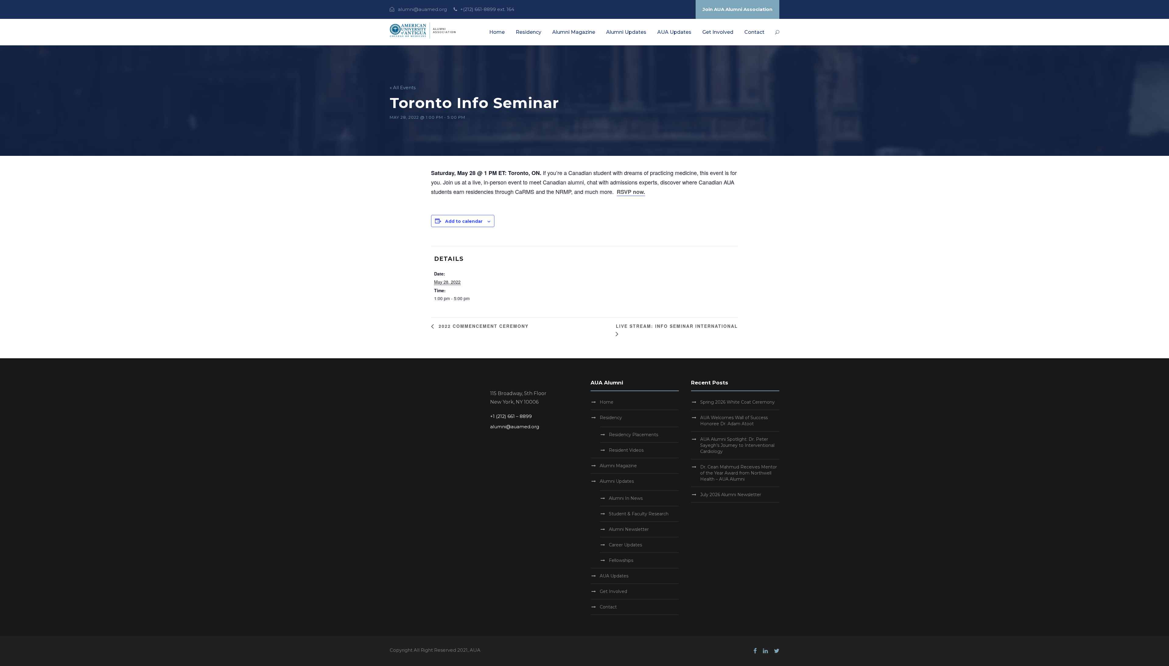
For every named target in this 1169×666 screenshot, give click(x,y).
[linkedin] (765, 650)
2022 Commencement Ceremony (482, 326)
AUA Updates (674, 32)
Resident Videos (626, 450)
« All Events (403, 87)
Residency (528, 32)
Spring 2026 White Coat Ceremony (737, 402)
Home (497, 32)
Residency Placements (633, 434)
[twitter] (776, 650)
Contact (754, 32)
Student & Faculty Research (639, 514)
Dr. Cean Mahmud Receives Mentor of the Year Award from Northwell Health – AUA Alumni (738, 473)
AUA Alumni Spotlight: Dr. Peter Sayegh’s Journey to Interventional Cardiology (737, 445)
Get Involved (717, 32)
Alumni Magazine (573, 32)
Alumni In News (626, 498)
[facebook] (755, 650)
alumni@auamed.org (422, 9)
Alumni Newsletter (629, 529)
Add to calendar (464, 221)
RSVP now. (631, 192)
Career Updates (625, 545)
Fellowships (621, 560)
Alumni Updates (626, 32)
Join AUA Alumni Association (737, 9)
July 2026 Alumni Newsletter (730, 494)
